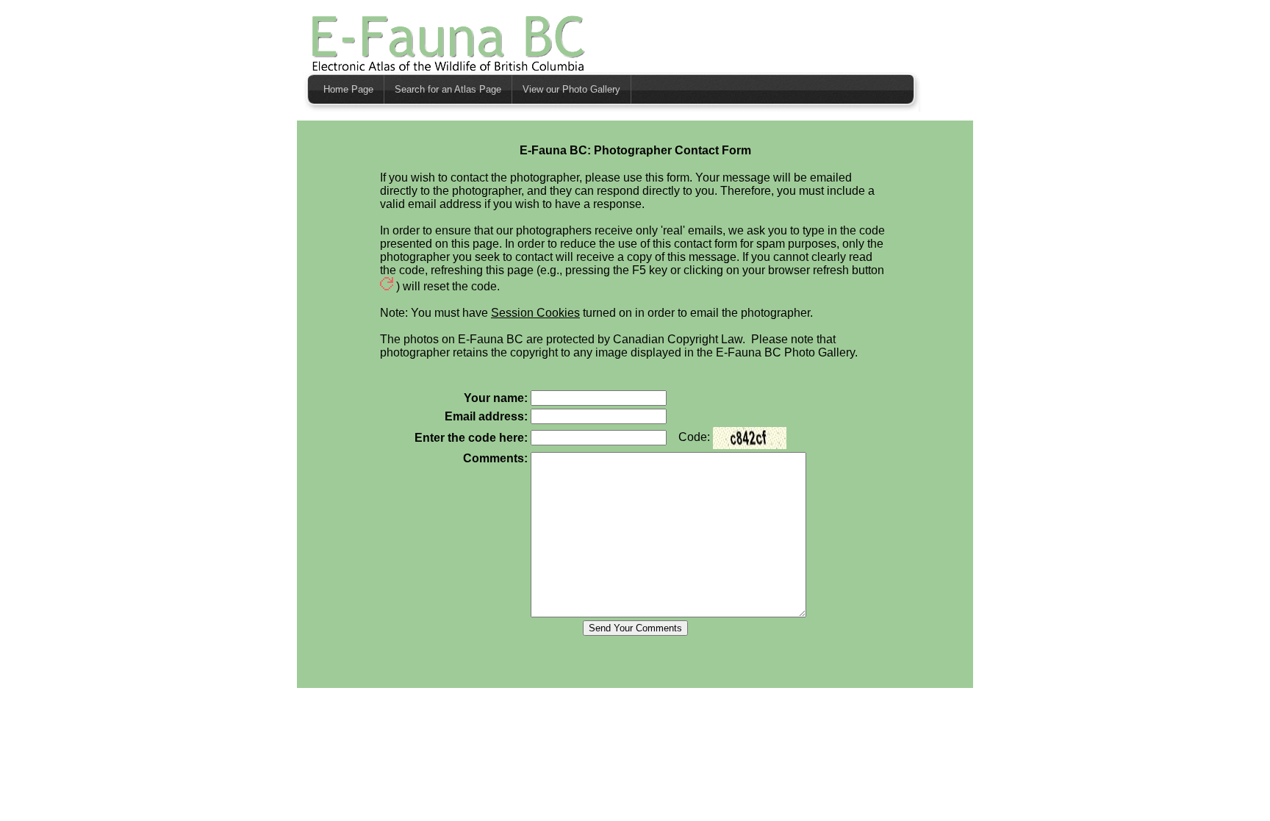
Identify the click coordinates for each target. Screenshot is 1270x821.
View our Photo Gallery (571, 89)
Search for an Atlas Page (448, 89)
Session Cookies (535, 312)
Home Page (348, 89)
